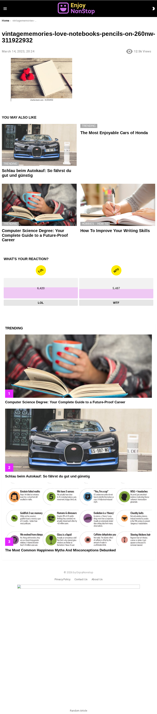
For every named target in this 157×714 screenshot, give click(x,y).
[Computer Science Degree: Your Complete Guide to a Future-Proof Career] (39, 205)
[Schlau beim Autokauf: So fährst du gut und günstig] (39, 145)
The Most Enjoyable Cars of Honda (114, 132)
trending (10, 163)
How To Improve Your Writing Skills (115, 230)
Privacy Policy (62, 579)
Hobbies (88, 223)
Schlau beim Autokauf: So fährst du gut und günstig (47, 476)
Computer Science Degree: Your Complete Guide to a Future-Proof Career (35, 235)
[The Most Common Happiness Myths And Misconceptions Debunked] (78, 514)
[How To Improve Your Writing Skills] (117, 205)
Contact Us (80, 579)
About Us (97, 579)
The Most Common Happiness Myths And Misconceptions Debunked (60, 550)
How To (102, 223)
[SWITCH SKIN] (153, 8)
